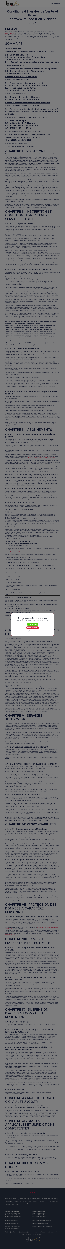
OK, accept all (33, 624)
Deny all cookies (33, 627)
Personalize (32, 631)
